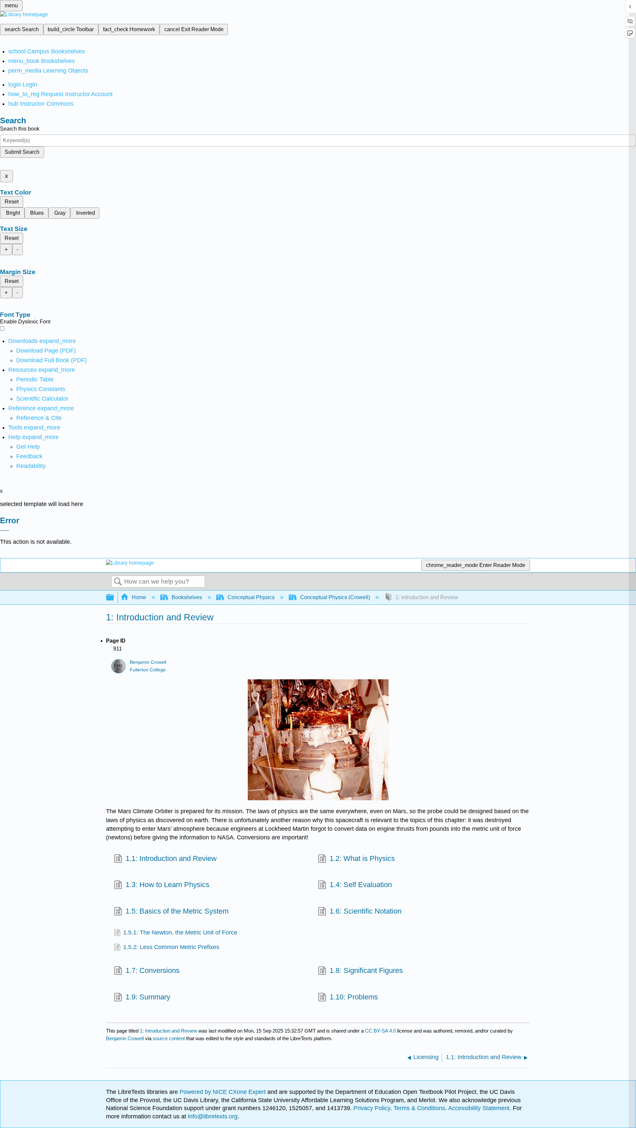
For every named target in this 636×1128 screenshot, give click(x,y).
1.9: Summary (148, 997)
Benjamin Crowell (148, 662)
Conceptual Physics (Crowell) (335, 597)
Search (118, 582)
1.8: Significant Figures (366, 970)
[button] (29, 456)
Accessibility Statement (478, 1108)
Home (139, 597)
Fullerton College (148, 669)
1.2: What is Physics (362, 858)
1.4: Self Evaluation (361, 884)
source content (169, 1038)
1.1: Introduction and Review (171, 858)
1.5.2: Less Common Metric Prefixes (171, 947)
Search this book (19, 129)
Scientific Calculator (42, 398)
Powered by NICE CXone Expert (223, 1092)
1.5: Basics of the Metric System (177, 911)
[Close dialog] (4, 530)
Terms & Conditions (419, 1108)
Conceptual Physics (251, 597)
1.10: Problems (354, 997)
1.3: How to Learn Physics (167, 884)
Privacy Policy (371, 1108)
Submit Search (22, 152)
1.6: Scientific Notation (365, 911)
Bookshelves (186, 597)
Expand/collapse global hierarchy (114, 597)
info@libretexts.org (212, 1116)
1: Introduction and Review (168, 1031)
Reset (12, 201)
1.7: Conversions (153, 970)
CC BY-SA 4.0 (380, 1031)
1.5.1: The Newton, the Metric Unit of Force (180, 932)
